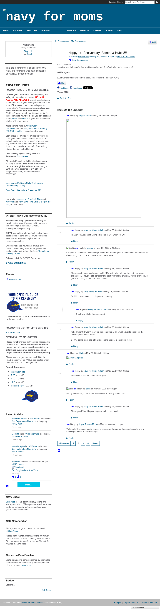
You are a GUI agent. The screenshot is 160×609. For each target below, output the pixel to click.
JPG (13, 382)
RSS (7, 486)
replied (24, 418)
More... (28, 484)
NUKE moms (18, 423)
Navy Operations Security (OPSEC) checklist (26, 129)
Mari (81, 352)
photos (15, 118)
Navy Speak (22, 156)
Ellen (88, 388)
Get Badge (46, 589)
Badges (117, 602)
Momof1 (15, 433)
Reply (70, 223)
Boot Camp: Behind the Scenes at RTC (23, 190)
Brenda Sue (83, 56)
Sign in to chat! (138, 607)
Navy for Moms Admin (94, 229)
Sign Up (112, 2)
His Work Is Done (20, 436)
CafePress (13, 530)
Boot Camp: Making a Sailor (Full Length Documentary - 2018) (24, 184)
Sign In (120, 2)
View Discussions (80, 59)
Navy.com (26, 565)
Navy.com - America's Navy (29, 198)
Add (154, 42)
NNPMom (16, 418)
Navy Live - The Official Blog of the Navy (28, 203)
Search (157, 2)
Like (63, 83)
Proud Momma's (32, 433)
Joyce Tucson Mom (88, 424)
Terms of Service (149, 602)
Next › (95, 443)
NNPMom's (35, 418)
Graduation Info (18, 371)
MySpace (64, 87)
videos (25, 118)
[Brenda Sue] (62, 59)
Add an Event (15, 279)
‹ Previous (64, 443)
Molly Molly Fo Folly (93, 291)
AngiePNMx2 (85, 115)
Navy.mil (10, 201)
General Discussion (126, 56)
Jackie (90, 247)
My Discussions (78, 41)
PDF (13, 375)
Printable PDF (17, 385)
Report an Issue (131, 602)
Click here (10, 501)
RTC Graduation (13, 332)
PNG (13, 378)
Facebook (77, 87)
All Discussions (62, 41)
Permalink (68, 115)
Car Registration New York (24, 421)
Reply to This (64, 98)
